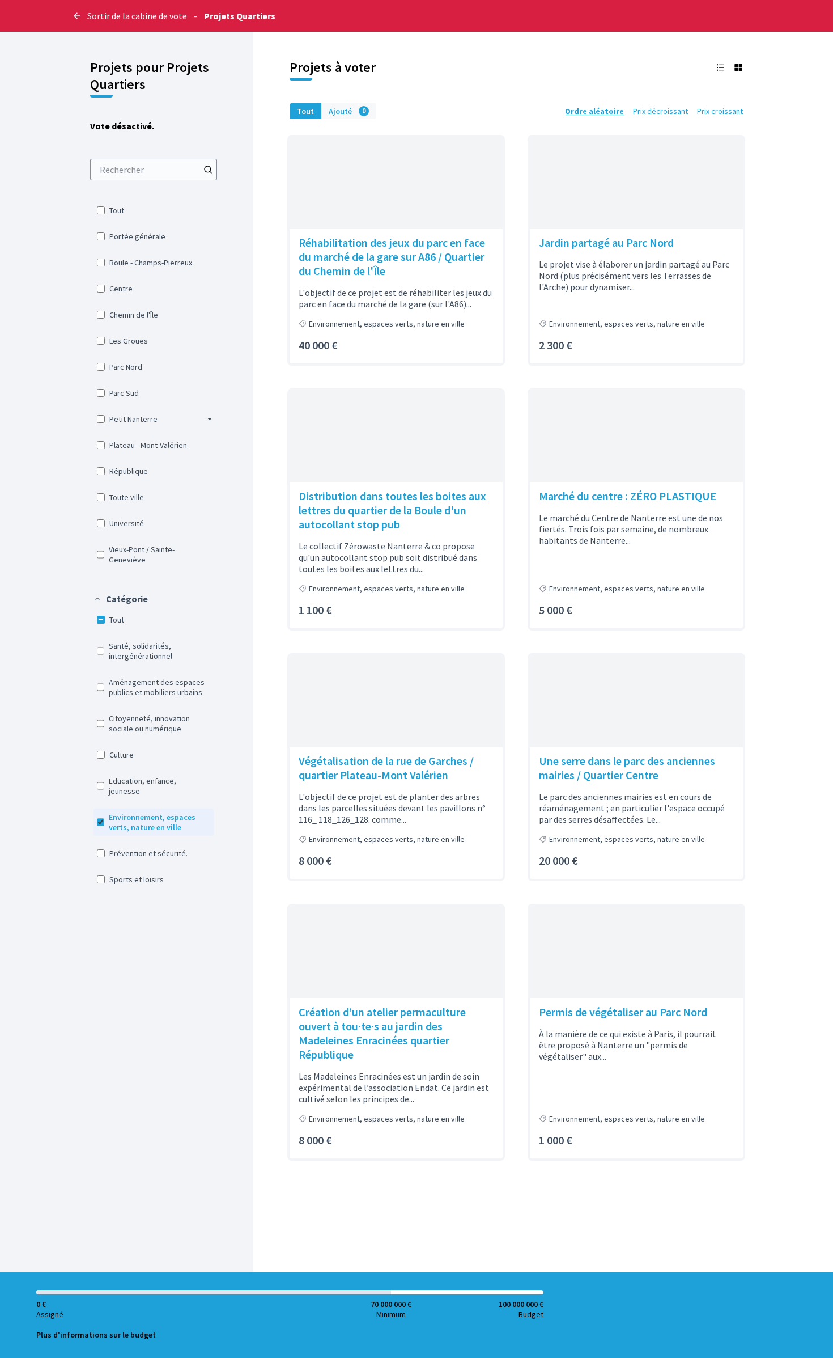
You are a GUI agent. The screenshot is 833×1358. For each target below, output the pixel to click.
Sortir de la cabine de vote (137, 16)
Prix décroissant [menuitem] (660, 111)
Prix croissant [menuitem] (720, 111)
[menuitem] (153, 169)
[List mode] (720, 67)
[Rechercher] (207, 169)
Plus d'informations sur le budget (96, 1335)
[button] (210, 419)
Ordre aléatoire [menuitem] (594, 111)
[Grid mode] (738, 67)
